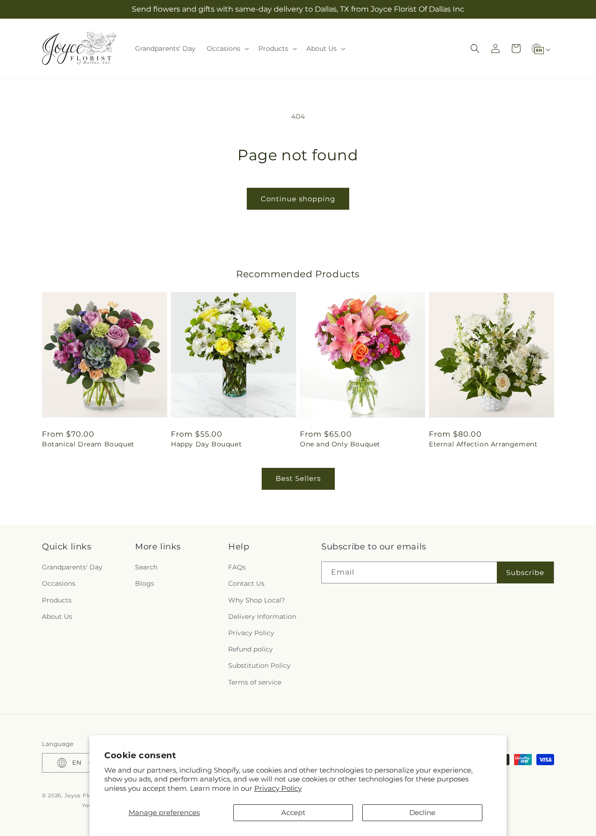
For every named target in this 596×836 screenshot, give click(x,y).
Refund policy (250, 649)
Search (146, 567)
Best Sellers (298, 478)
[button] (227, 48)
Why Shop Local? (256, 600)
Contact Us (246, 583)
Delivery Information (262, 616)
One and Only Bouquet (340, 444)
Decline (422, 812)
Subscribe (525, 572)
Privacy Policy (278, 788)
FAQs (237, 567)
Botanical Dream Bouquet (88, 444)
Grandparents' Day (72, 567)
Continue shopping (298, 198)
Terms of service (254, 682)
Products (57, 600)
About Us (57, 616)
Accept (293, 812)
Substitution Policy (259, 665)
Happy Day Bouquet (206, 444)
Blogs (144, 583)
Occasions (58, 583)
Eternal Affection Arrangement (483, 444)
